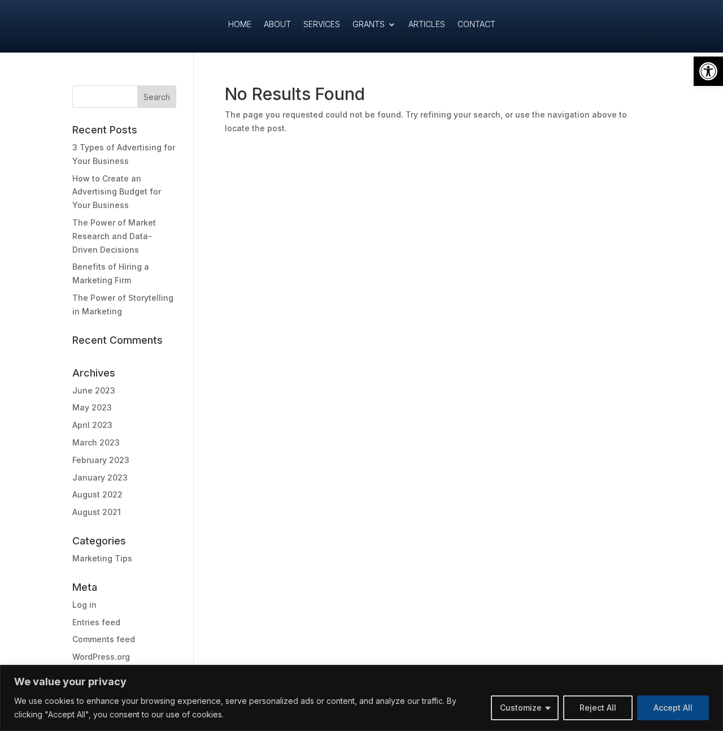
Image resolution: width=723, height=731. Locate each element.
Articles (426, 24)
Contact (476, 24)
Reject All (598, 707)
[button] (708, 71)
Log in (84, 604)
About (277, 24)
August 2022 (97, 494)
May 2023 (92, 407)
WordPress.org (101, 656)
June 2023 (93, 390)
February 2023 (100, 460)
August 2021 (96, 512)
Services (321, 24)
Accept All (673, 707)
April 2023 (92, 425)
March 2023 (96, 442)
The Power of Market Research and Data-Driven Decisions (114, 236)
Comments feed (103, 639)
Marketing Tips (102, 558)
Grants (368, 24)
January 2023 (100, 477)
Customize (521, 707)
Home (239, 24)
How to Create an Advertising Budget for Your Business (116, 192)
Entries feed (96, 622)
